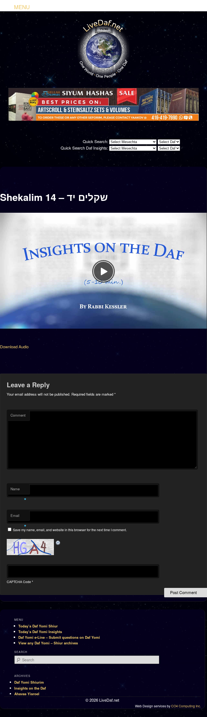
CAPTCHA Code (19, 581)
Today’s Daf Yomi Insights (40, 631)
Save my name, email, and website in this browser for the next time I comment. (70, 529)
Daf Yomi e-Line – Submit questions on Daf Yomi (59, 637)
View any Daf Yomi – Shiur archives (48, 642)
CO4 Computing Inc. (186, 706)
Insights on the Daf (30, 688)
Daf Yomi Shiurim (29, 682)
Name (18, 490)
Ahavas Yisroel (26, 693)
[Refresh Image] (58, 542)
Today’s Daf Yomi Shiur (38, 626)
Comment (18, 415)
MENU (22, 7)
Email (18, 517)
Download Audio (14, 346)
